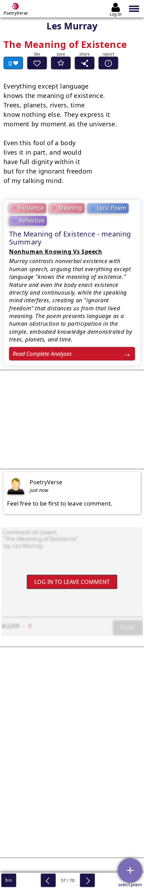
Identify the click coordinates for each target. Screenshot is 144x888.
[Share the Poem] (84, 63)
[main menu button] (134, 8)
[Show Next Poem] (87, 880)
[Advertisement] (72, 419)
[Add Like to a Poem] (37, 63)
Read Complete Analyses (42, 354)
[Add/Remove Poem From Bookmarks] (61, 63)
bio (8, 880)
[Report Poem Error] (108, 63)
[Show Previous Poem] (48, 880)
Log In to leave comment (72, 582)
